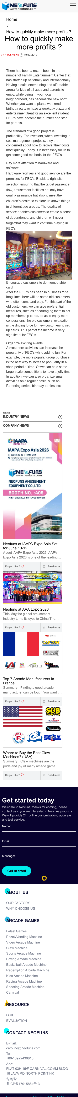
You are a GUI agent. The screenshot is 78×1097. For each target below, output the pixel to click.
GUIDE (11, 1015)
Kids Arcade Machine (22, 976)
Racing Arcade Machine (24, 981)
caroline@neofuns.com (23, 1048)
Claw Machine (16, 948)
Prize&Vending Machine (24, 937)
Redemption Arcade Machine (27, 970)
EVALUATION (16, 1020)
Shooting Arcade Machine (25, 987)
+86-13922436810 (19, 1058)
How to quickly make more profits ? (38, 32)
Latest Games (16, 931)
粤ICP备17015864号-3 (23, 1084)
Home (11, 20)
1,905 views (12, 55)
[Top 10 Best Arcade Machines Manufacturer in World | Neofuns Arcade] (19, 6)
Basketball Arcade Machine (26, 964)
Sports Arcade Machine (23, 953)
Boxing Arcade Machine (23, 959)
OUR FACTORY (18, 903)
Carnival (12, 992)
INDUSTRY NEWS (16, 416)
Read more (53, 566)
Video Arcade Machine (23, 942)
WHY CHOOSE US (20, 908)
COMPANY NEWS (16, 425)
